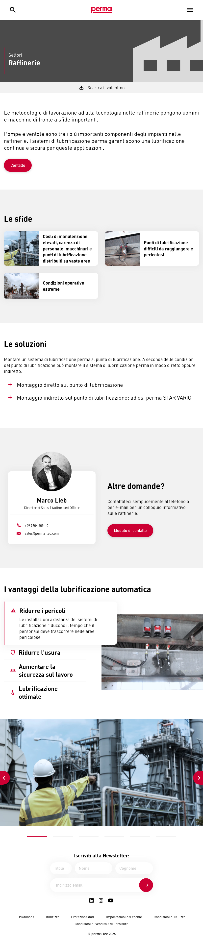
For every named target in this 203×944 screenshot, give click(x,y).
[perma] (101, 10)
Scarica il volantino (106, 87)
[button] (37, 836)
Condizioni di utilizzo (169, 916)
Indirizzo (52, 916)
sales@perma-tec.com (42, 533)
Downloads (26, 916)
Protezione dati (82, 916)
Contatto (17, 165)
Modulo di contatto (130, 530)
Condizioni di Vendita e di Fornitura (101, 923)
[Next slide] (198, 778)
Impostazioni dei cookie (124, 916)
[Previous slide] (5, 778)
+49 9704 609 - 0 (36, 525)
